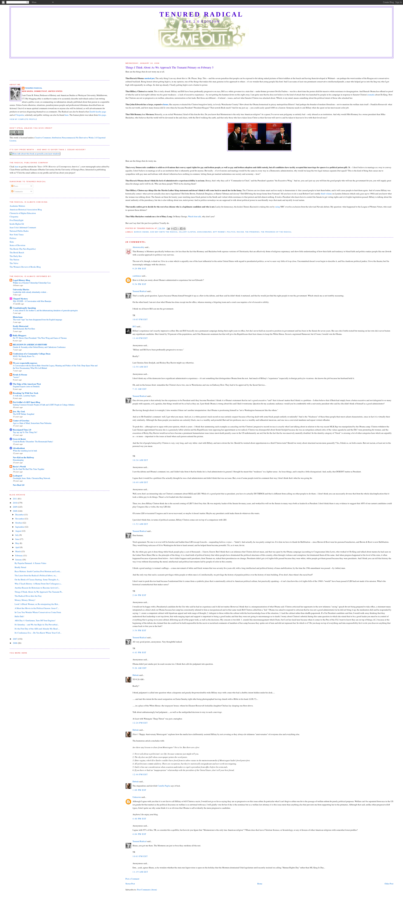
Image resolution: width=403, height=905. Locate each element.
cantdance (137, 275)
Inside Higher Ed (17, 223)
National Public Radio (19, 230)
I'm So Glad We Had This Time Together (28, 469)
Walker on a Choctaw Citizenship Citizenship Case (32, 282)
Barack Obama (141, 232)
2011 (15, 498)
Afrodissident (19, 448)
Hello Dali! (19, 616)
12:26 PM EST (140, 722)
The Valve (14, 263)
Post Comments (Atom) (147, 889)
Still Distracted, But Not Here (24, 328)
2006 (15, 643)
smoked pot (149, 78)
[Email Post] (168, 228)
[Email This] (172, 228)
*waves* (16, 377)
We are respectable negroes (25, 362)
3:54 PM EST (139, 630)
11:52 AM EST (140, 524)
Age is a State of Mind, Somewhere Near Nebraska (32, 423)
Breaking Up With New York (25, 392)
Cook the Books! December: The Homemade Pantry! (33, 441)
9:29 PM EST (139, 268)
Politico (13, 238)
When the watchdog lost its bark (25, 450)
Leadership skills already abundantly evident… (30, 292)
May (17, 543)
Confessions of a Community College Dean (31, 353)
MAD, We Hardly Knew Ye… (24, 356)
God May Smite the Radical (164, 232)
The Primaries (252, 232)
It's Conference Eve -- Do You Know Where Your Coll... (38, 632)
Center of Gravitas (21, 420)
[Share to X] (178, 228)
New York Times (17, 234)
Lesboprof (17, 475)
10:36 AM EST (140, 460)
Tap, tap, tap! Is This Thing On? (25, 432)
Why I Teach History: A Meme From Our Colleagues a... (38, 583)
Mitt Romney (219, 232)
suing (277, 206)
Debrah (136, 675)
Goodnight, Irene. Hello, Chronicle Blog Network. (32, 478)
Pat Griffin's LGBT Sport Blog (26, 402)
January (18, 559)
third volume (326, 193)
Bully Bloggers (19, 335)
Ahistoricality (138, 247)
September (20, 526)
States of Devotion (17, 245)
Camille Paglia (164, 785)
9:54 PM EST (139, 284)
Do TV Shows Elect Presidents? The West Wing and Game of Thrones (40, 338)
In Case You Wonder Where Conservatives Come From (38, 612)
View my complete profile (23, 119)
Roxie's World (19, 466)
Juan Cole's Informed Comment (23, 227)
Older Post (389, 883)
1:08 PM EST (139, 790)
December (19, 514)
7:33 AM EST (140, 388)
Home (259, 883)
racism (240, 232)
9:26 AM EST (140, 668)
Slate (12, 241)
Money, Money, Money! (25, 600)
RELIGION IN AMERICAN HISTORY (30, 344)
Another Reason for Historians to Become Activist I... (37, 587)
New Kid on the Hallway (23, 457)
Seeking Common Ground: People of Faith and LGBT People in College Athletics (44, 404)
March (18, 551)
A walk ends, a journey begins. (24, 395)
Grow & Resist (19, 438)
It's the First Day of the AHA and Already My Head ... (37, 628)
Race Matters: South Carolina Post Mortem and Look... (38, 571)
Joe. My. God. (19, 411)
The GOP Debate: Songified (23, 414)
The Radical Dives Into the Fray (28, 595)
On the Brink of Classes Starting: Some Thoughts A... (37, 579)
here (66, 114)
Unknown (137, 797)
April (17, 547)
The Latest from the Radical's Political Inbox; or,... (36, 575)
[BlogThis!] (175, 228)
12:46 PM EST (140, 774)
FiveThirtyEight (16, 220)
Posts (15, 186)
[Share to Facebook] (181, 228)
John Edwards (204, 232)
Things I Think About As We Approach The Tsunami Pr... (39, 591)
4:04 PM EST (139, 834)
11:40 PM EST (140, 338)
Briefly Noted (20, 567)
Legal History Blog (21, 280)
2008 (15, 510)
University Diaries (21, 289)
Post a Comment (132, 878)
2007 (15, 638)
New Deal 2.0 (18, 484)
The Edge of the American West (27, 383)
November (20, 518)
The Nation (14, 259)
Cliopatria (19, 114)
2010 (15, 502)
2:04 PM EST (139, 595)
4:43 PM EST (139, 652)
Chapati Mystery (20, 298)
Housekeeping (18, 460)
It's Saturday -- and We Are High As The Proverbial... (37, 624)
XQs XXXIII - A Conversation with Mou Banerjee (32, 301)
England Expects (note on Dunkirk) (26, 386)
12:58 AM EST (140, 366)
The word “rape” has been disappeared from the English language (37, 319)
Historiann (18, 316)
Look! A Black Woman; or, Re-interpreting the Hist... (37, 604)
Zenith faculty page (97, 111)
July (17, 535)
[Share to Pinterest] (184, 228)
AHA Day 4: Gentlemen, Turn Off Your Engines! (35, 620)
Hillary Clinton (187, 232)
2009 (15, 506)
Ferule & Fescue (20, 374)
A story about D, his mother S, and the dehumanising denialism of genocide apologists (45, 310)
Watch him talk (194, 216)
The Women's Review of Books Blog (25, 266)
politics (231, 232)
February (19, 555)
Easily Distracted (20, 326)
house (165, 104)
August (18, 530)
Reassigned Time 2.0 (22, 429)
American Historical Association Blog (26, 209)
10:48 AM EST (140, 482)
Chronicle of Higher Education (23, 213)
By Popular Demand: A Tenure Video (30, 563)
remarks (371, 94)
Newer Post (130, 883)
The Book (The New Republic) (23, 248)
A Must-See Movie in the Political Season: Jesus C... (37, 608)
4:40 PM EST (139, 818)
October (19, 522)
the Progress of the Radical (276, 232)
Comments (18, 191)
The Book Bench (17, 252)
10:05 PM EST (140, 319)
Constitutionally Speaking (24, 307)
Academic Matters (17, 205)
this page (102, 114)
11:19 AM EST (140, 871)
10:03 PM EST (140, 856)
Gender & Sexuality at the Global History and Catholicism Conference (39, 347)
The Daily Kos (16, 256)
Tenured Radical (201, 14)
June (17, 539)
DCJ (134, 326)
